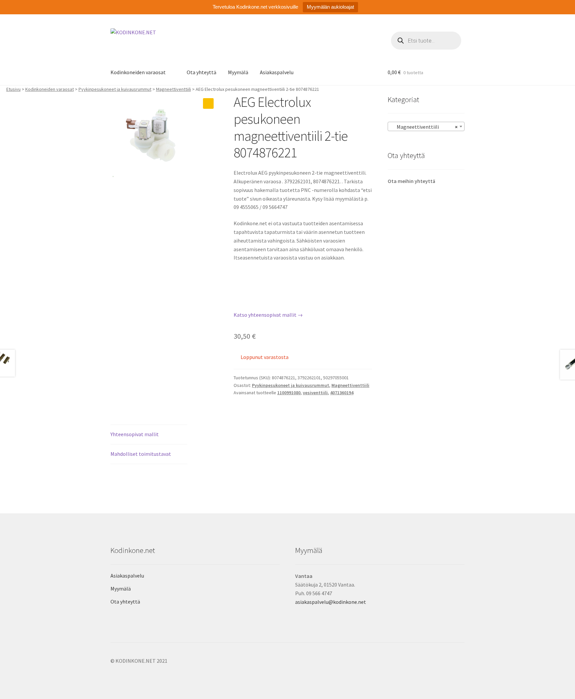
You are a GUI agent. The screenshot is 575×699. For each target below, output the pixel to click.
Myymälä (238, 72)
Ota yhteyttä (201, 72)
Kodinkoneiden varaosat (138, 72)
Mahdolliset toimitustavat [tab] (140, 453)
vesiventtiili (315, 393)
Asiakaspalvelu (276, 72)
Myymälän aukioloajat (330, 7)
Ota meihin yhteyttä (411, 181)
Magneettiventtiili (173, 89)
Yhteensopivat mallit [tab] (134, 434)
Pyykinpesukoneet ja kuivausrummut (115, 89)
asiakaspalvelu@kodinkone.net (330, 602)
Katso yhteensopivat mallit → (268, 314)
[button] (208, 103)
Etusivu (13, 89)
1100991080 (288, 393)
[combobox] (426, 126)
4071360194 (341, 393)
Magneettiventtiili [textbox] (424, 126)
